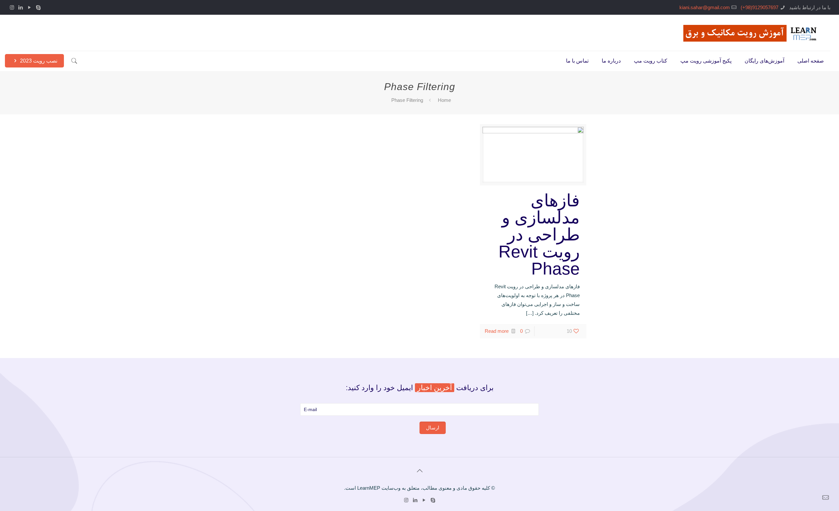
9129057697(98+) (759, 7)
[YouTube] (29, 7)
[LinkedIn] (20, 7)
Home (444, 100)
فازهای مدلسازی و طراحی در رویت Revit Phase (539, 234)
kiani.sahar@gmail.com (704, 7)
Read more (497, 331)
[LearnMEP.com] (752, 33)
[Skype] (38, 7)
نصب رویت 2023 (38, 61)
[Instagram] (12, 7)
